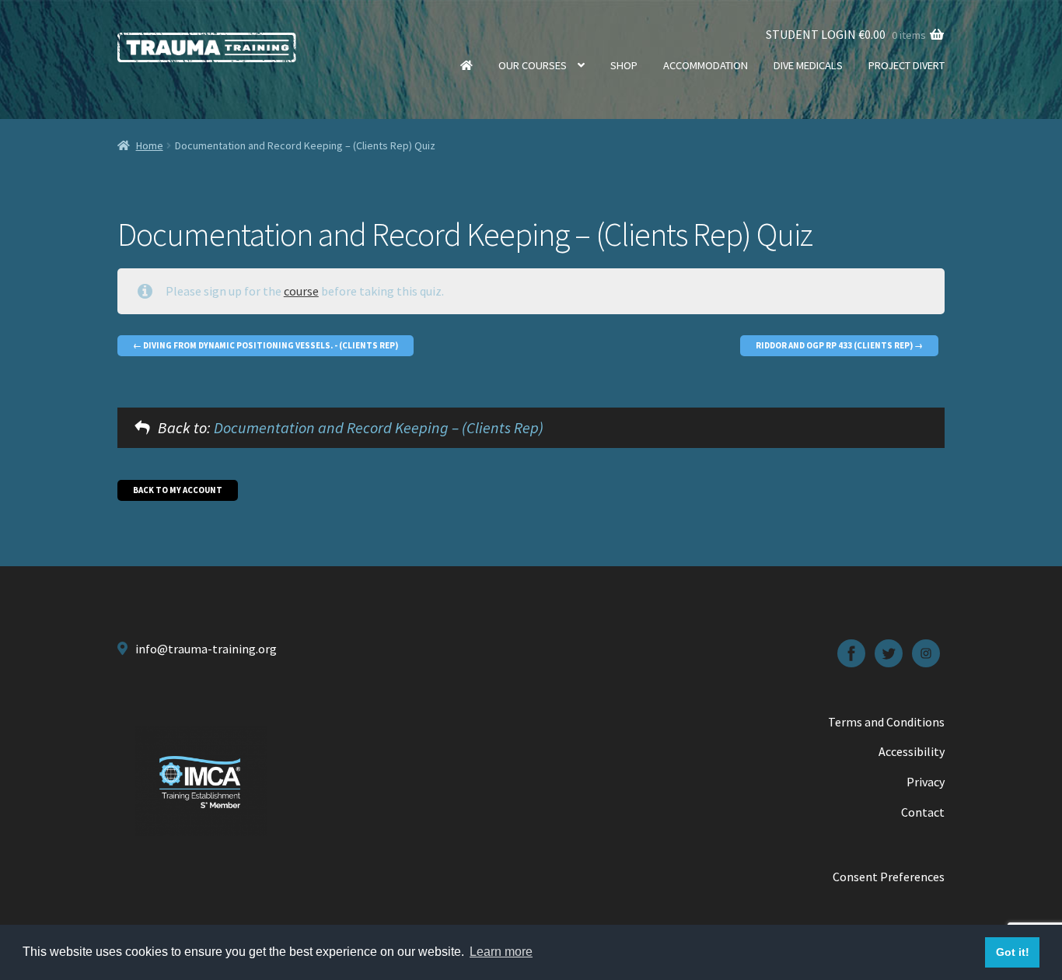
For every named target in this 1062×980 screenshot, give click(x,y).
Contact (923, 812)
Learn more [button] (501, 951)
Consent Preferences (889, 876)
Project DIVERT (906, 65)
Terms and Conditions (886, 722)
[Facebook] (851, 653)
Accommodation (705, 65)
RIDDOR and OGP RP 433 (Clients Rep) (835, 345)
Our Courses (532, 65)
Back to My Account (177, 490)
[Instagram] (926, 653)
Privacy (926, 781)
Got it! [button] (1012, 952)
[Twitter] (889, 653)
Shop (624, 65)
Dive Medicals (808, 65)
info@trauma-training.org (206, 648)
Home (466, 65)
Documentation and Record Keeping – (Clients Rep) (378, 427)
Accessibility (912, 751)
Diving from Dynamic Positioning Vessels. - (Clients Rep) (269, 345)
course (301, 291)
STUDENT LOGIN (811, 34)
